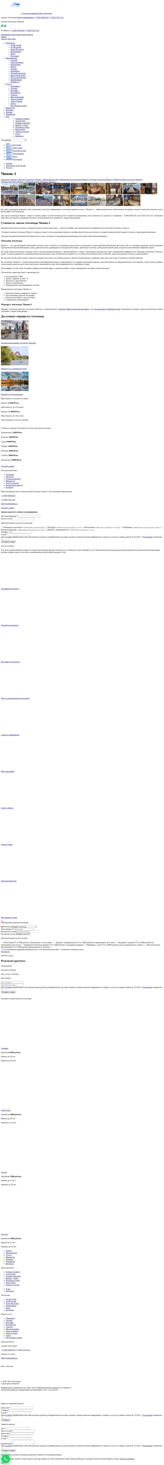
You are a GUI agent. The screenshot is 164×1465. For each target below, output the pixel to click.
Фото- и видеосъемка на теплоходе (15, 698)
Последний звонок (18, 78)
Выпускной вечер (18, 75)
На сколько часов (8, 934)
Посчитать (5, 952)
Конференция (16, 80)
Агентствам (20, 121)
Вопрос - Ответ (21, 125)
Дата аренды (6, 929)
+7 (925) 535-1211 (56, 17)
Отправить (6, 1420)
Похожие (9, 487)
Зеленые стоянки (22, 119)
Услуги (9, 84)
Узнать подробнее (127, 1459)
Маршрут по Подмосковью (12, 394)
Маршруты (10, 108)
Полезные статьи (22, 127)
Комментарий (6, 1444)
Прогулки (12, 39)
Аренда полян (16, 101)
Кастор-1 (4, 1234)
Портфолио (10, 114)
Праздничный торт (9, 881)
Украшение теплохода (10, 589)
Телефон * (5, 532)
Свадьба (14, 60)
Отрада (4, 1172)
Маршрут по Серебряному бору (14, 369)
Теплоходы (10, 43)
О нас (17, 134)
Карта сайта (20, 129)
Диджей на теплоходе (10, 625)
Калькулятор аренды (14, 485)
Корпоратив (15, 65)
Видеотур (10, 477)
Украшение (15, 86)
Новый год (15, 82)
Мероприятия (11, 58)
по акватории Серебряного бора (107, 309)
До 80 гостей (16, 47)
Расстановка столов (19, 106)
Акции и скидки (22, 132)
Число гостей (6, 519)
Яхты (13, 54)
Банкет (13, 67)
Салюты (14, 95)
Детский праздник (18, 73)
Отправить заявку (8, 992)
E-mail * (4, 535)
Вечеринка (15, 71)
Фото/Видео (16, 93)
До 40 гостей (16, 45)
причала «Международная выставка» (74, 309)
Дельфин (4, 1048)
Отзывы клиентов (22, 123)
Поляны (9, 112)
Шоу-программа (17, 97)
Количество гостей (8, 932)
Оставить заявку (7, 466)
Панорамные (16, 52)
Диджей (14, 88)
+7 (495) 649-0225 (41, 17)
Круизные (15, 56)
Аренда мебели (17, 99)
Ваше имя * (5, 1408)
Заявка (3, 37)
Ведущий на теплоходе (10, 662)
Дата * (3, 1428)
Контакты (19, 136)
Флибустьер (6, 1110)
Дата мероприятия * (9, 516)
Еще (7, 116)
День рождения (17, 62)
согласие (8, 537)
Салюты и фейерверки (10, 735)
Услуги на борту (12, 483)
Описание (10, 474)
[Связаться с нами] (6, 1459)
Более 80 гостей (17, 49)
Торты (13, 103)
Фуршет (14, 69)
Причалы (9, 110)
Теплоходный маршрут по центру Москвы (18, 343)
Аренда (4, 39)
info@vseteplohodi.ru (25, 17)
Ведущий (14, 91)
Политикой (147, 537)
